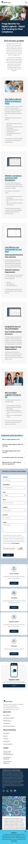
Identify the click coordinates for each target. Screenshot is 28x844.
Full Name (5, 477)
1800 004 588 (6, 759)
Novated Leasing (7, 720)
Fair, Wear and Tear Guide (9, 726)
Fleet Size (5, 515)
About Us (5, 736)
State (4, 492)
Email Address (6, 484)
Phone (4, 499)
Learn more (14, 583)
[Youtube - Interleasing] (15, 791)
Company (5, 507)
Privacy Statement (15, 543)
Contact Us (5, 738)
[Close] (26, 831)
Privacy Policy (6, 741)
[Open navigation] (26, 2)
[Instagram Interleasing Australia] (11, 791)
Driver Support (6, 723)
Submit (8, 555)
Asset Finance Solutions (8, 718)
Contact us (14, 685)
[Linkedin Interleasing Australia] (7, 791)
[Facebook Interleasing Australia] (3, 791)
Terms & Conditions (7, 744)
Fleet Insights (6, 733)
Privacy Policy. (14, 841)
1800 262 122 (6, 763)
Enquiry (4, 522)
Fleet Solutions (6, 715)
